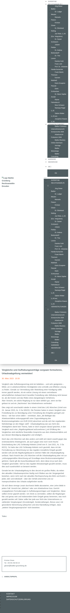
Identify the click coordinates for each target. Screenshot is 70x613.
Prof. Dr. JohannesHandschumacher (59, 68)
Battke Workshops (55, 149)
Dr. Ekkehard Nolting (57, 29)
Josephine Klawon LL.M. (59, 120)
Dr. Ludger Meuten (56, 13)
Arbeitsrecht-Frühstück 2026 (57, 136)
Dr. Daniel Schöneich (56, 40)
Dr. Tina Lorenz (55, 57)
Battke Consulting (55, 155)
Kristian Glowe (55, 24)
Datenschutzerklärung (18, 599)
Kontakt (10, 594)
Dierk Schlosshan (55, 90)
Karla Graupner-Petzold (58, 84)
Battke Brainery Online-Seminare (58, 141)
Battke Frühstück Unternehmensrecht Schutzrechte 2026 (58, 129)
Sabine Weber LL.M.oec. (57, 115)
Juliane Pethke (55, 46)
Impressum (11, 597)
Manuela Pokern (56, 18)
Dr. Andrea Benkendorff (56, 51)
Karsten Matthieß (55, 79)
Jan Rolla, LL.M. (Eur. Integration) (58, 35)
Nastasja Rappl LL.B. (58, 109)
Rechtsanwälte (58, 183)
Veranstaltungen (58, 307)
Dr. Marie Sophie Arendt (58, 95)
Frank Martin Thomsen (57, 73)
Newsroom (52, 162)
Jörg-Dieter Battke (56, 7)
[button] (18, 516)
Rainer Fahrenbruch (55, 101)
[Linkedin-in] (3, 611)
